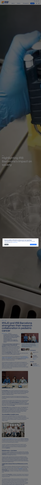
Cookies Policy (15, 242)
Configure (6, 244)
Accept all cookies (33, 244)
